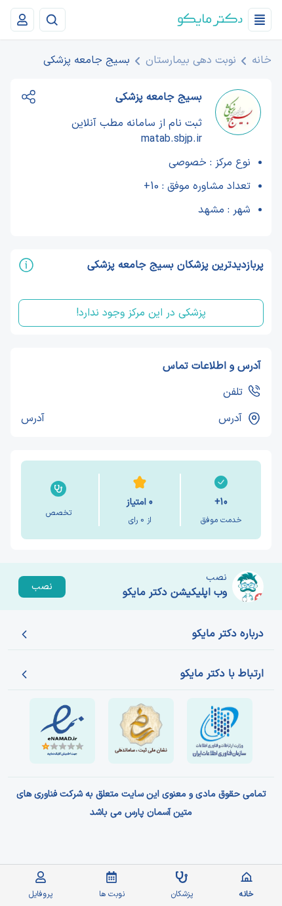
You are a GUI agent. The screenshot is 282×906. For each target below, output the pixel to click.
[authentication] (22, 19)
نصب (41, 587)
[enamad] (62, 731)
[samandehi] (141, 731)
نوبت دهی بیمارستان (191, 60)
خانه (262, 60)
